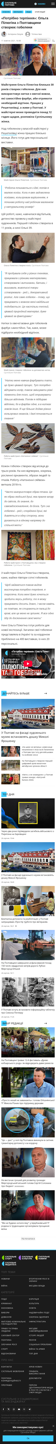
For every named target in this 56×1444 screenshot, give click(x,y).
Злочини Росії (9, 1344)
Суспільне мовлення (12, 1371)
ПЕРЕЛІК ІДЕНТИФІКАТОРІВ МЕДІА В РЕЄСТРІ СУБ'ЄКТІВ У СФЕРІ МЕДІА (41, 1389)
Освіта (32, 1308)
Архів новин (35, 1366)
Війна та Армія (37, 1349)
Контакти (6, 1366)
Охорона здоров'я (39, 1317)
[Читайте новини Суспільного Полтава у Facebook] (3, 1409)
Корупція (34, 1299)
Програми (6, 1385)
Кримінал (6, 1303)
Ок (28, 1438)
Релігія (32, 1340)
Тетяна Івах (37, 34)
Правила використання (37, 1372)
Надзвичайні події (39, 1312)
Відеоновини (8, 1353)
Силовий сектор (10, 1335)
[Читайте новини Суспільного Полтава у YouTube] (19, 1409)
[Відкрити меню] (53, 3)
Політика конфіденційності (11, 1379)
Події (4, 1299)
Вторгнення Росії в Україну (39, 1280)
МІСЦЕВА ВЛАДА (37, 1285)
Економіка (7, 1308)
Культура (34, 1303)
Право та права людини (9, 1329)
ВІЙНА (4, 1285)
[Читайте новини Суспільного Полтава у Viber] (24, 1409)
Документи (35, 1378)
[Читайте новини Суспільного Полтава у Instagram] (14, 1409)
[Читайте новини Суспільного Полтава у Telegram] (29, 1409)
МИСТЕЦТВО (18, 12)
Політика (6, 1340)
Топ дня (33, 1353)
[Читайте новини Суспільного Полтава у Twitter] (9, 1409)
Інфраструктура (37, 1321)
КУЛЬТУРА (6, 12)
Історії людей (40, 12)
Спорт (4, 1349)
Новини (5, 1279)
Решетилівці (9, 133)
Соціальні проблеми (40, 1344)
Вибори (5, 1312)
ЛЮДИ (28, 12)
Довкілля (6, 1317)
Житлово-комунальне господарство (13, 1322)
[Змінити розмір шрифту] (53, 40)
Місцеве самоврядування (38, 1329)
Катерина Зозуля (15, 34)
